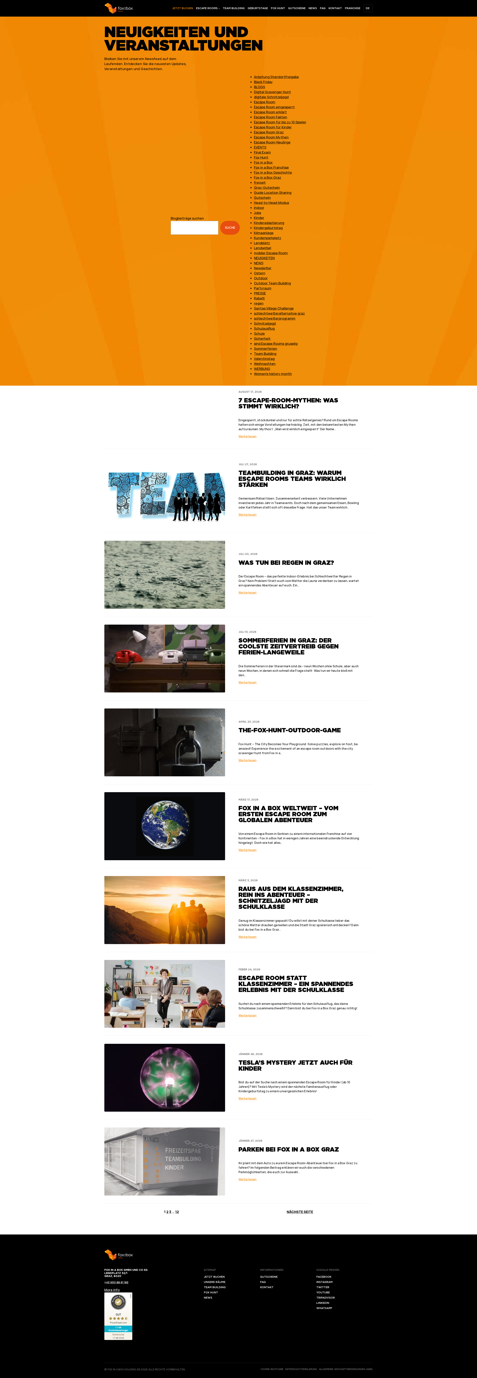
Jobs (257, 212)
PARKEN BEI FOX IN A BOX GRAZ (288, 1149)
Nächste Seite (300, 1212)
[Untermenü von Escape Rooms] (219, 8)
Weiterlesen (247, 436)
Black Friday (263, 82)
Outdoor (261, 278)
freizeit (260, 182)
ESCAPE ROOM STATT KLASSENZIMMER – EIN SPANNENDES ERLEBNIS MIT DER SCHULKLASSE (295, 984)
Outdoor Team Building (272, 283)
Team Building (265, 353)
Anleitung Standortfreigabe (276, 77)
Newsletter (262, 268)
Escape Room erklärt (270, 112)
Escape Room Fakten (270, 117)
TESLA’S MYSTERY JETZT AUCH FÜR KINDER (295, 1066)
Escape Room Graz (269, 132)
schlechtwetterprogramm (274, 318)
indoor (259, 207)
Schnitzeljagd (265, 323)
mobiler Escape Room (271, 253)
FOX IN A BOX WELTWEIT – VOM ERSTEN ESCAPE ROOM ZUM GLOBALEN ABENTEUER (288, 814)
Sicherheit (262, 338)
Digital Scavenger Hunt (272, 92)
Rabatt (259, 298)
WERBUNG (262, 368)
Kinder (259, 217)
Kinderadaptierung (269, 223)
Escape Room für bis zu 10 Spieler (280, 122)
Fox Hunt (261, 157)
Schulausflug (264, 328)
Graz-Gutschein (267, 187)
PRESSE (260, 293)
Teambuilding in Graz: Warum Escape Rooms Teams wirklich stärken (292, 479)
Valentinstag (264, 358)
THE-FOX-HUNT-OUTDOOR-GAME (289, 730)
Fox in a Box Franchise (271, 167)
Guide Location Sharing (272, 192)
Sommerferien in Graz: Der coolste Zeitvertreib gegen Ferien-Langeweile (288, 646)
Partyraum (262, 288)
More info (112, 1290)
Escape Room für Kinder (273, 127)
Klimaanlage (264, 233)
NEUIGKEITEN (264, 258)
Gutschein (262, 197)
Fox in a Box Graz (267, 177)
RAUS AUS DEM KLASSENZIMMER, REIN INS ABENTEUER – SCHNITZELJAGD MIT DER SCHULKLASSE (290, 898)
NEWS (258, 263)
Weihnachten (265, 363)
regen (258, 303)
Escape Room (264, 102)
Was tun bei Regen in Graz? (286, 563)
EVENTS (260, 147)
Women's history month (273, 373)
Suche (230, 227)
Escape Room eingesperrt (274, 107)
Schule (259, 333)
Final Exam (262, 152)
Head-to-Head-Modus (271, 202)
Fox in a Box (263, 162)
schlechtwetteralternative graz (279, 313)
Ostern (259, 273)
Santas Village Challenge (274, 308)
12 (177, 1212)
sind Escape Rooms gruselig (276, 343)
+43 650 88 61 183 (116, 1282)
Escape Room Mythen (271, 137)
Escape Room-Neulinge (272, 142)
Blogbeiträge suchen (187, 218)
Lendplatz (262, 243)
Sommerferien (265, 348)
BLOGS (259, 87)
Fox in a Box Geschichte (273, 172)
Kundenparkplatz (267, 238)
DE (367, 8)
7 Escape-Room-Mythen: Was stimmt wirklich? (288, 403)
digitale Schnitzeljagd (271, 97)
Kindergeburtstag (268, 228)
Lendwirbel (262, 248)
